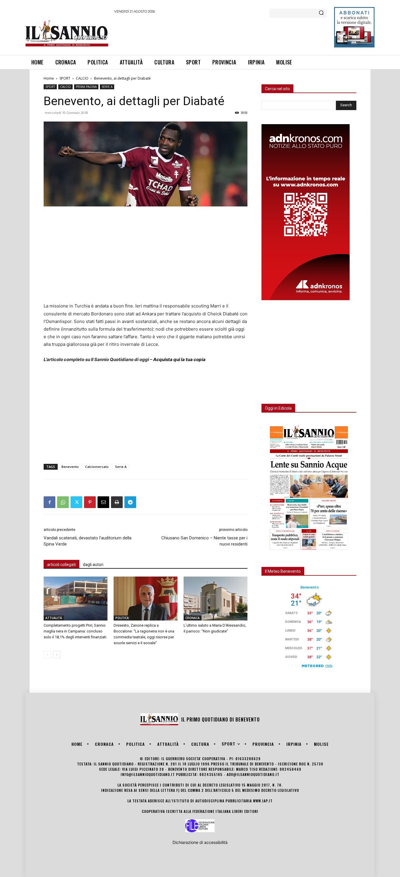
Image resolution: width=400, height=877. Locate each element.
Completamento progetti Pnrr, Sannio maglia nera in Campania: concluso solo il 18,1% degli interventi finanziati (75, 631)
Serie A (121, 466)
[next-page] (56, 654)
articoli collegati (61, 564)
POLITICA (122, 618)
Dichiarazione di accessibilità (200, 842)
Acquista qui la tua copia (179, 359)
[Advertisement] (220, 33)
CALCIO (82, 78)
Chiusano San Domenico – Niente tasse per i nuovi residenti (204, 541)
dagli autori (93, 564)
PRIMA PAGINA (86, 87)
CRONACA (192, 618)
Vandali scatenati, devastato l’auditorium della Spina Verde (87, 541)
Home (49, 78)
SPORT (64, 78)
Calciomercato (97, 466)
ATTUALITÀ (53, 618)
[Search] (321, 13)
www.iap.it (263, 800)
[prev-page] (47, 654)
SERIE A (107, 87)
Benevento (70, 466)
